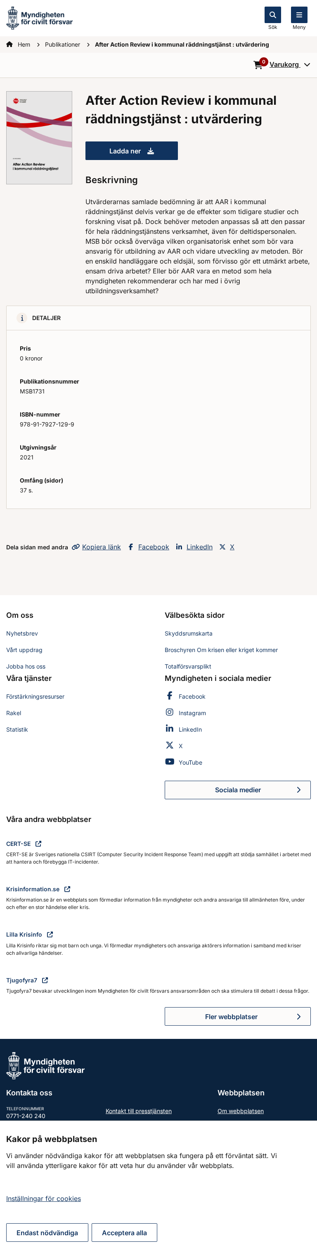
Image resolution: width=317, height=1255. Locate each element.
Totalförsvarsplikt (188, 666)
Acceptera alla (124, 1233)
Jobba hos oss (25, 666)
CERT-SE (19, 843)
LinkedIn (200, 547)
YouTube (190, 762)
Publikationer (63, 44)
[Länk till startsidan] (39, 17)
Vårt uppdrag (24, 649)
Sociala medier (263, 792)
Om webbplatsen (241, 1110)
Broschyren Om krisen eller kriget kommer (221, 649)
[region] (158, 1188)
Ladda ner (143, 153)
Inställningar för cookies (43, 1198)
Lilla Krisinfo (25, 934)
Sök (272, 27)
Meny (299, 27)
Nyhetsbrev (22, 633)
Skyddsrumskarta (189, 633)
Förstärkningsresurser (35, 696)
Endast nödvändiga (47, 1233)
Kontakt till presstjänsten (139, 1110)
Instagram (192, 712)
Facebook (153, 547)
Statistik (17, 729)
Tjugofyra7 (22, 980)
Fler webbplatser (231, 1016)
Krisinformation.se (33, 888)
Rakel (13, 712)
